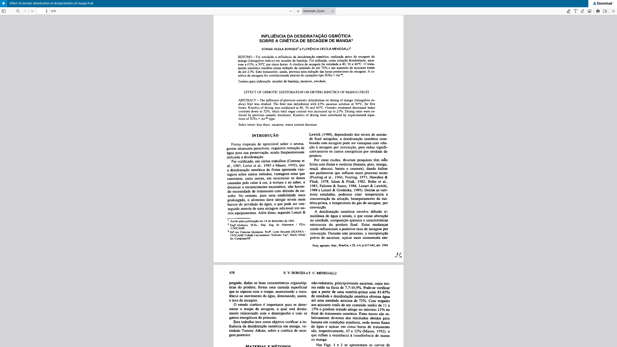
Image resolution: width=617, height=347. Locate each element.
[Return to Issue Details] (3, 3)
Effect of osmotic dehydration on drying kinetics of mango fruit (52, 3)
